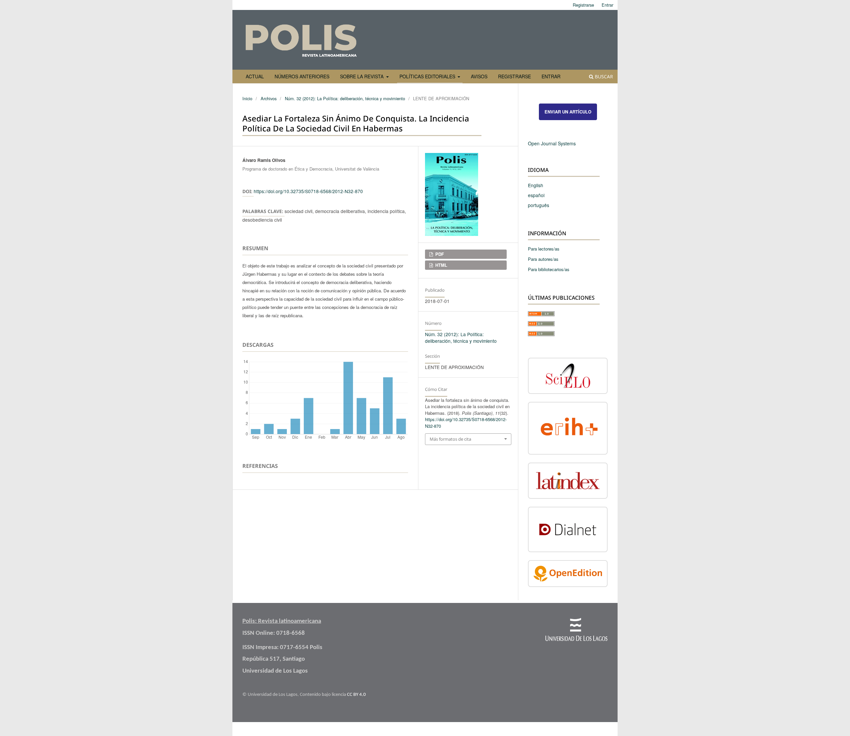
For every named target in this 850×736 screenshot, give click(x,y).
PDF (439, 254)
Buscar (603, 76)
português (538, 205)
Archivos (269, 98)
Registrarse (514, 76)
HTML (440, 265)
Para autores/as (543, 259)
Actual (255, 76)
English (535, 185)
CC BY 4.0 (356, 694)
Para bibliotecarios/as (548, 269)
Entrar (551, 76)
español (536, 195)
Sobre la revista (362, 76)
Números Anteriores (302, 76)
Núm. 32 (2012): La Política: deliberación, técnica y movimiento (345, 98)
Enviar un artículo (568, 112)
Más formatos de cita (450, 439)
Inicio (247, 98)
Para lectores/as (543, 249)
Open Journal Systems (552, 143)
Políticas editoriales (428, 76)
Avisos (479, 76)
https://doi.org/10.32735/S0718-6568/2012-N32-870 (308, 191)
